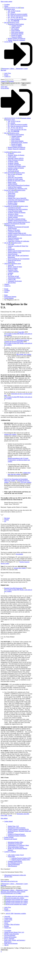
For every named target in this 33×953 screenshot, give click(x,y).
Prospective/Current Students (16, 24)
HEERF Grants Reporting (11, 934)
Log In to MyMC (12, 204)
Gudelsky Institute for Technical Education (20, 235)
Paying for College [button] (9, 190)
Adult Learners (15, 27)
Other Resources (12, 866)
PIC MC (10, 274)
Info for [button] (6, 22)
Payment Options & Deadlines (16, 201)
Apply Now (7, 73)
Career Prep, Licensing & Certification (18, 241)
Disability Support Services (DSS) (17, 220)
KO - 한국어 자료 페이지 (15, 17)
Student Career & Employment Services (19, 222)
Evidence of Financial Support (16, 834)
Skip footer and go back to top (9, 881)
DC (5, 521)
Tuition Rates (11, 193)
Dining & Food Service (14, 260)
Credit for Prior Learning (15, 187)
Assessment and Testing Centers (17, 166)
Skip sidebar (4, 818)
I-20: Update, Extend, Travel (16, 855)
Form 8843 (21, 332)
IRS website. (23, 354)
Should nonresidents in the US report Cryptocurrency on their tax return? (19, 460)
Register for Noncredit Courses (16, 180)
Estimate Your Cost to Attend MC (17, 198)
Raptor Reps (11, 262)
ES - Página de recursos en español (17, 14)
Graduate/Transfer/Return (15, 861)
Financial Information (14, 864)
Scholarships (11, 196)
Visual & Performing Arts (15, 238)
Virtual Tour (7, 927)
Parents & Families (16, 35)
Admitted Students (16, 25)
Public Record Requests (11, 943)
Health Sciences (12, 236)
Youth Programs (12, 228)
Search (2, 79)
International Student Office (15, 842)
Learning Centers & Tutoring (16, 168)
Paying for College (13, 192)
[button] (14, 8)
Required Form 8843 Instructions (13, 588)
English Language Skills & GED (17, 233)
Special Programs (12, 254)
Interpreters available (20, 913)
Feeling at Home (8, 837)
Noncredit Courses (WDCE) (16, 158)
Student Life (11, 249)
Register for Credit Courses (15, 179)
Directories (7, 921)
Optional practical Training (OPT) (20, 859)
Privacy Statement (9, 938)
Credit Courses (12, 156)
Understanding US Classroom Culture (18, 845)
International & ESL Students (19, 142)
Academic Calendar (13, 163)
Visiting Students (12, 184)
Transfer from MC (13, 169)
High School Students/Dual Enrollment (18, 185)
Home (6, 295)
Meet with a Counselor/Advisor (16, 219)
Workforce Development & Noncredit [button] (14, 223)
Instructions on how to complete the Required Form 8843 (16, 340)
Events (10, 247)
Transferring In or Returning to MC (17, 188)
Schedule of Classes (13, 239)
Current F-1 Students (10, 851)
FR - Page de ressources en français (17, 15)
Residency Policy (12, 203)
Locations (7, 4)
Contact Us (7, 76)
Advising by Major (13, 214)
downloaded (19, 554)
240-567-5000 (10, 913)
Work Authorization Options (15, 847)
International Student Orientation (17, 835)
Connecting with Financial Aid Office (18, 199)
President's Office (13, 270)
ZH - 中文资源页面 (13, 21)
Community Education (14, 231)
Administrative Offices (14, 278)
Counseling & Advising (14, 207)
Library (6, 6)
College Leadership (13, 271)
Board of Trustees (13, 268)
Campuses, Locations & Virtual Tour (18, 246)
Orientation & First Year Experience (18, 209)
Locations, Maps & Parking (12, 924)
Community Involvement (15, 281)
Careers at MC (12, 279)
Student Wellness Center (14, 252)
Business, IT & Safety (14, 230)
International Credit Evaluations (16, 827)
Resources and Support (10, 839)
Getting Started (8, 821)
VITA (25, 482)
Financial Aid (11, 195)
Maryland (7, 518)
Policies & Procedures (10, 937)
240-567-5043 (8, 876)
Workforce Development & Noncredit (18, 227)
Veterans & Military (16, 37)
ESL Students (15, 29)
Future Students (15, 30)
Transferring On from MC (15, 843)
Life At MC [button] (7, 243)
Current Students (9, 298)
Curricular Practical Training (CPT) (21, 858)
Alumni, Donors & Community (16, 40)
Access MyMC (8, 41)
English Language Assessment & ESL (18, 829)
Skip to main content (6, 1)
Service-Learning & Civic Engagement (18, 258)
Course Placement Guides (15, 211)
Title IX (6, 945)
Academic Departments (14, 164)
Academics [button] (7, 152)
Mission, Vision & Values (15, 266)
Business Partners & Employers (16, 38)
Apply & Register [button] (9, 172)
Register (6, 926)
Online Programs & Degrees (15, 160)
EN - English (11, 12)
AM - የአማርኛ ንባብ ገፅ (14, 11)
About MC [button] (7, 263)
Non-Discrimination (9, 935)
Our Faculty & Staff (13, 171)
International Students (17, 33)
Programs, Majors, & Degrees (16, 155)
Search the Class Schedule (15, 177)
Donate (6, 75)
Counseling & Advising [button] (10, 206)
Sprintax (10, 434)
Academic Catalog (13, 161)
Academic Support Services (15, 215)
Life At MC (11, 244)
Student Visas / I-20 (13, 826)
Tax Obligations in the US (15, 863)
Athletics (6, 284)
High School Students (17, 32)
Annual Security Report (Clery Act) (14, 932)
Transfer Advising (13, 217)
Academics (11, 153)
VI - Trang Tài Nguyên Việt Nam (17, 19)
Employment (11, 856)
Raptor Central (12, 182)
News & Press (12, 282)
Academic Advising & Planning (16, 212)
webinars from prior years (19, 473)
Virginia (6, 519)
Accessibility (7, 930)
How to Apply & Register (15, 174)
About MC (11, 265)
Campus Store (8, 918)
